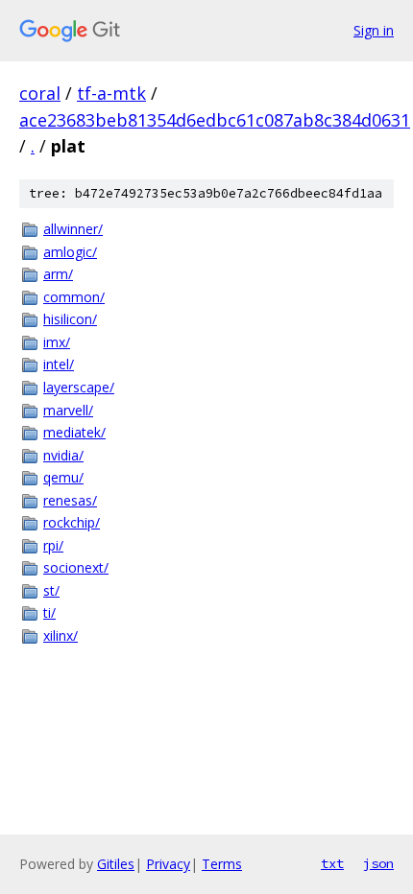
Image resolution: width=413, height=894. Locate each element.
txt (332, 863)
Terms (222, 864)
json (378, 863)
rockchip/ (71, 522)
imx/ (56, 342)
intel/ (58, 364)
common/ (74, 297)
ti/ (49, 612)
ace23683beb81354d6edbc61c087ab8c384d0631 (214, 119)
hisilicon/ (70, 319)
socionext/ (76, 567)
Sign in (373, 30)
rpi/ (53, 545)
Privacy (168, 864)
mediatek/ (74, 432)
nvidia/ (63, 455)
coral (40, 93)
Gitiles (115, 864)
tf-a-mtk (111, 93)
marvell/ (68, 410)
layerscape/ (78, 387)
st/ (51, 590)
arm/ (58, 274)
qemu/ (63, 477)
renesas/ (70, 500)
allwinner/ (73, 229)
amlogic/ (70, 252)
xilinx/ (60, 635)
